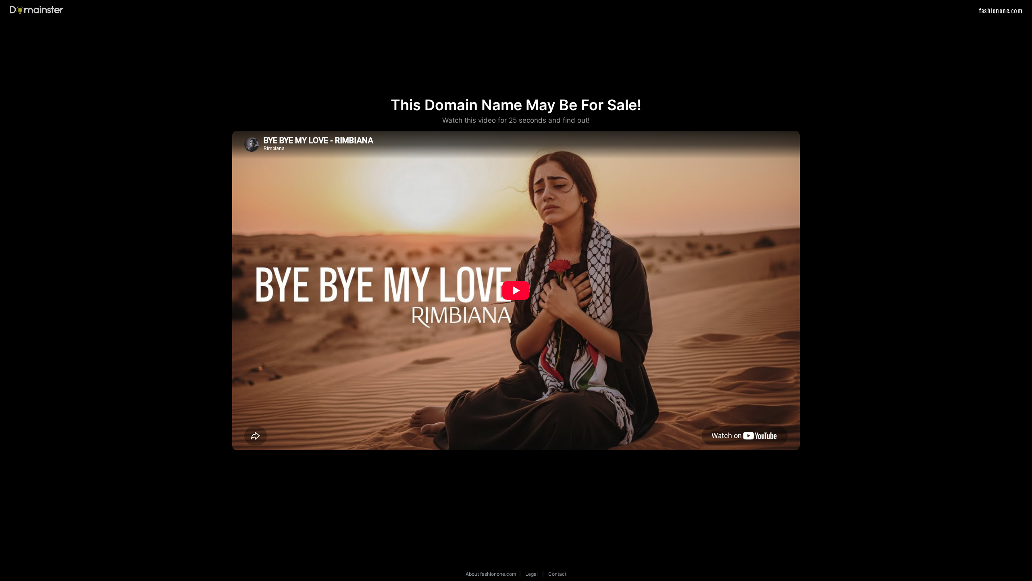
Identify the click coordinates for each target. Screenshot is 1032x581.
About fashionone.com (491, 574)
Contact (557, 574)
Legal (531, 574)
